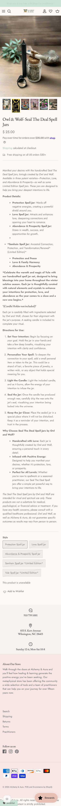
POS (27, 787)
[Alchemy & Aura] (29, 11)
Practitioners (9, 732)
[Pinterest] (17, 751)
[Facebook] (4, 751)
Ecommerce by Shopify (42, 787)
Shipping (7, 148)
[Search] (10, 11)
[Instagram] (11, 751)
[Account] (43, 11)
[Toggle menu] (3, 11)
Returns (6, 721)
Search (6, 711)
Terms (6, 726)
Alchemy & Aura (17, 787)
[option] (30, 56)
